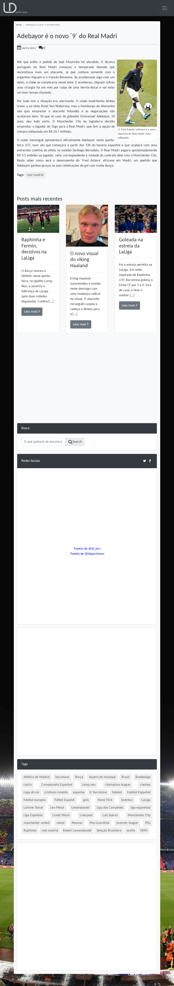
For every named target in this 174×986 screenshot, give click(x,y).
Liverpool (86, 815)
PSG (147, 823)
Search (77, 442)
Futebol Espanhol (138, 792)
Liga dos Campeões (110, 807)
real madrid (35, 175)
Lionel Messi (61, 815)
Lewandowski (80, 807)
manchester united (36, 823)
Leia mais (31, 311)
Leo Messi (57, 807)
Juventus (127, 800)
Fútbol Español (64, 800)
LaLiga (146, 800)
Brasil (125, 777)
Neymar (77, 823)
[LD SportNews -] (15, 8)
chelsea (145, 785)
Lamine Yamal (33, 807)
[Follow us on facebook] (150, 461)
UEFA (143, 830)
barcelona (62, 777)
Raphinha (30, 830)
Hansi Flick (105, 800)
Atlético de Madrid (36, 777)
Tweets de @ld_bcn (87, 549)
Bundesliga (142, 777)
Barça (79, 777)
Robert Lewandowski (77, 830)
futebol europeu (35, 800)
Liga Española (33, 815)
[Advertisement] (87, 393)
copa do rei (31, 792)
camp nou (88, 785)
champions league (117, 785)
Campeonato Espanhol (56, 785)
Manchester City (139, 815)
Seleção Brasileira (109, 830)
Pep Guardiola (99, 823)
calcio (28, 785)
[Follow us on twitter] (144, 461)
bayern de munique (102, 777)
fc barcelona (98, 792)
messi (61, 823)
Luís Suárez (110, 815)
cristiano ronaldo (56, 792)
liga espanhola (140, 807)
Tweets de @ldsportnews (87, 554)
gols (86, 800)
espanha (78, 792)
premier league (127, 823)
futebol (117, 792)
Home (19, 25)
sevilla (130, 830)
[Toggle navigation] (165, 8)
